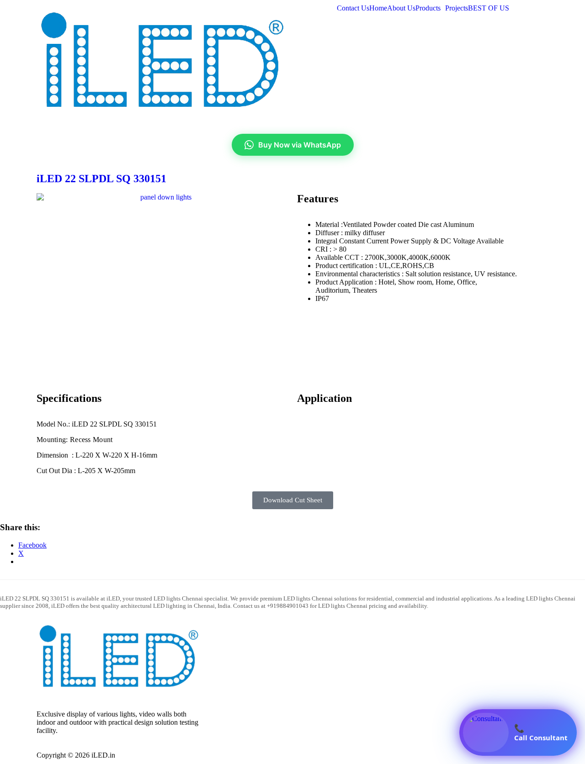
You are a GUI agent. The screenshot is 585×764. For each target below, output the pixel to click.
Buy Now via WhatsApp (299, 144)
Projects (456, 8)
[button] (430, 8)
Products (428, 8)
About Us (401, 8)
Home (378, 8)
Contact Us (353, 8)
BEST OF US (488, 8)
